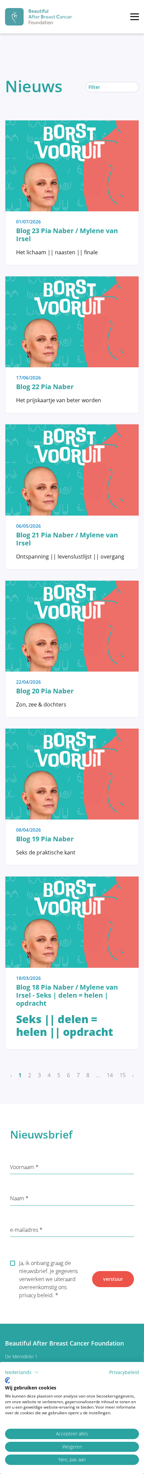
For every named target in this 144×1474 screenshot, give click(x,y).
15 (123, 1075)
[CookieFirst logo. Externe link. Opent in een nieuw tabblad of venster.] (7, 1380)
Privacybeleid (124, 1372)
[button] (22, 1372)
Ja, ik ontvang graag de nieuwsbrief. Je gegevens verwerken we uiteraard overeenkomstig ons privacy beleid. (48, 1279)
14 (110, 1075)
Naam (17, 1198)
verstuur (113, 1279)
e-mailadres (25, 1229)
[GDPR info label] (132, 1167)
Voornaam (22, 1167)
